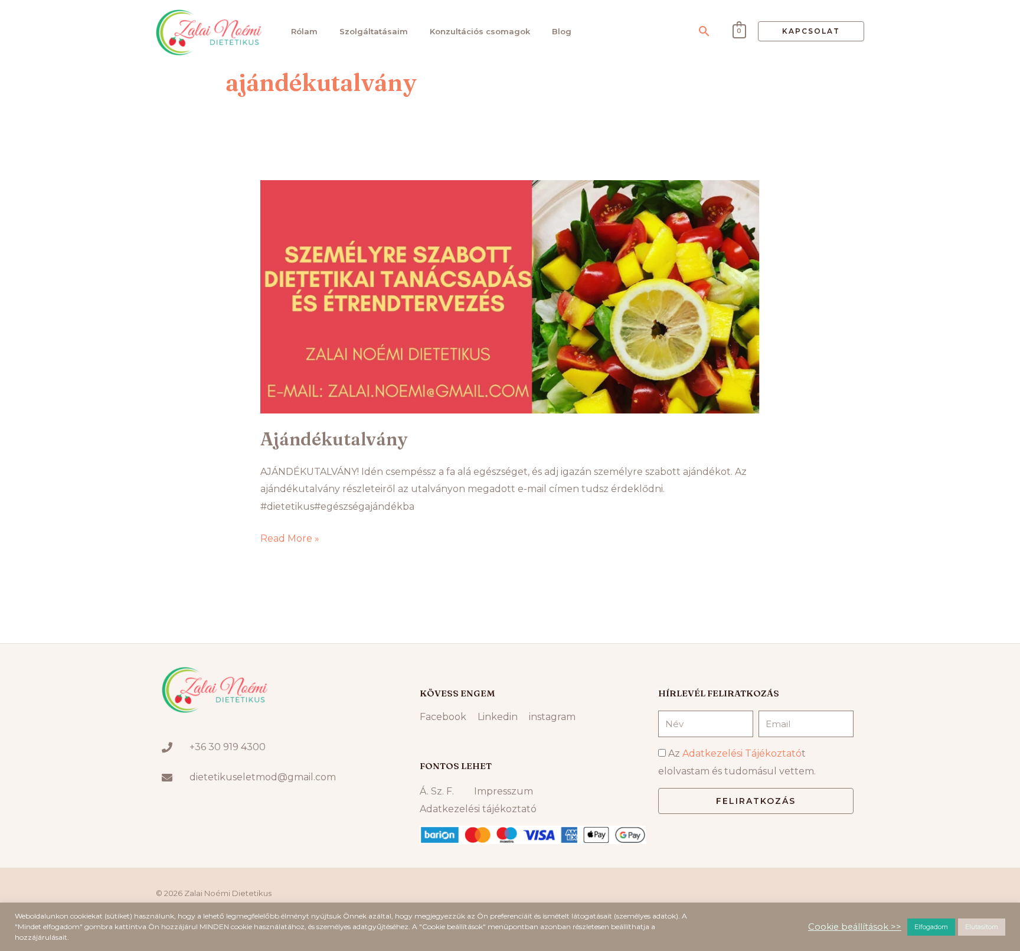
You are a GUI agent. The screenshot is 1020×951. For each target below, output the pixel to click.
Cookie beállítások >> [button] (854, 926)
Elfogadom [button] (931, 927)
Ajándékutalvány (333, 439)
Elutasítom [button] (981, 927)
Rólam (304, 31)
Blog (561, 31)
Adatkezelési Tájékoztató (742, 753)
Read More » (289, 537)
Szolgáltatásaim (373, 31)
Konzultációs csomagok (480, 31)
